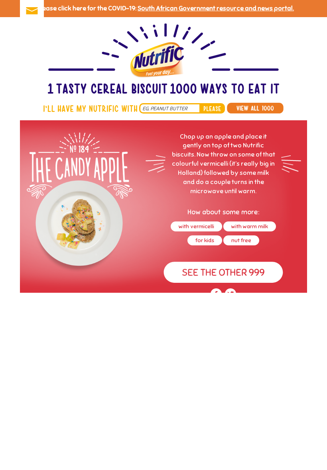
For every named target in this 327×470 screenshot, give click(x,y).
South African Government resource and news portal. (216, 8)
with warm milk (249, 226)
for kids (204, 240)
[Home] (163, 59)
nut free (241, 240)
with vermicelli (196, 226)
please (212, 108)
